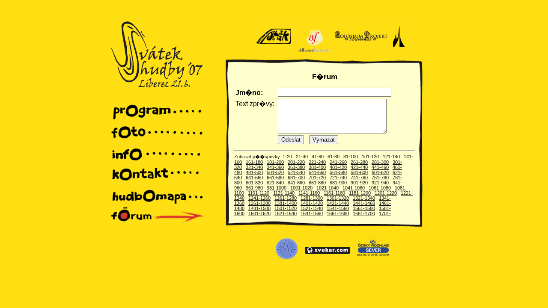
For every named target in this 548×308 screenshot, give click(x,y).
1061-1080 (380, 187)
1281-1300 (312, 198)
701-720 (317, 177)
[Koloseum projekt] (361, 50)
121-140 (391, 156)
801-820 (254, 182)
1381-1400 (285, 203)
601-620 (380, 172)
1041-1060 (353, 187)
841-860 (296, 182)
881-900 (338, 182)
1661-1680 (338, 213)
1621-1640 (285, 213)
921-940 (380, 182)
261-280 (359, 162)
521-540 (296, 172)
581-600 (359, 172)
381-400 (317, 167)
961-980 (254, 187)
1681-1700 (364, 213)
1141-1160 (309, 192)
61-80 (334, 156)
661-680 (275, 177)
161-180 (254, 162)
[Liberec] (398, 50)
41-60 (318, 156)
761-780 (380, 177)
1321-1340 (364, 198)
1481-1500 (259, 208)
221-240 (317, 162)
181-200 (275, 162)
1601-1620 (259, 213)
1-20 (287, 156)
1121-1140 (284, 192)
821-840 (275, 182)
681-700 (296, 177)
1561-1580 (364, 208)
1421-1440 (338, 203)
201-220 (296, 162)
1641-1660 (312, 213)
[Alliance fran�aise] (313, 50)
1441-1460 (364, 203)
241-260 (338, 162)
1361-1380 (259, 203)
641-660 (254, 177)
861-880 (317, 182)
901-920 (359, 182)
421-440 (359, 167)
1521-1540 (312, 208)
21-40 (302, 156)
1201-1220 (386, 192)
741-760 (359, 177)
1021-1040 (327, 187)
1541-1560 (338, 208)
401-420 (338, 167)
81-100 (350, 156)
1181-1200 (360, 192)
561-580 (338, 172)
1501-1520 (285, 208)
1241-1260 (259, 198)
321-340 (254, 167)
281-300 (380, 162)
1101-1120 (258, 192)
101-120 (370, 156)
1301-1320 (338, 198)
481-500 (254, 172)
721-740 (338, 177)
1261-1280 (285, 198)
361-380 (296, 167)
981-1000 (276, 187)
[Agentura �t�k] (274, 50)
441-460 (380, 167)
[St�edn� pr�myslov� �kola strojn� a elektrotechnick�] (286, 261)
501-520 (275, 172)
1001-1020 (301, 187)
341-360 (275, 167)
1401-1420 (312, 203)
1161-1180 (334, 192)
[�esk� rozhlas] (372, 261)
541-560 (317, 172)
